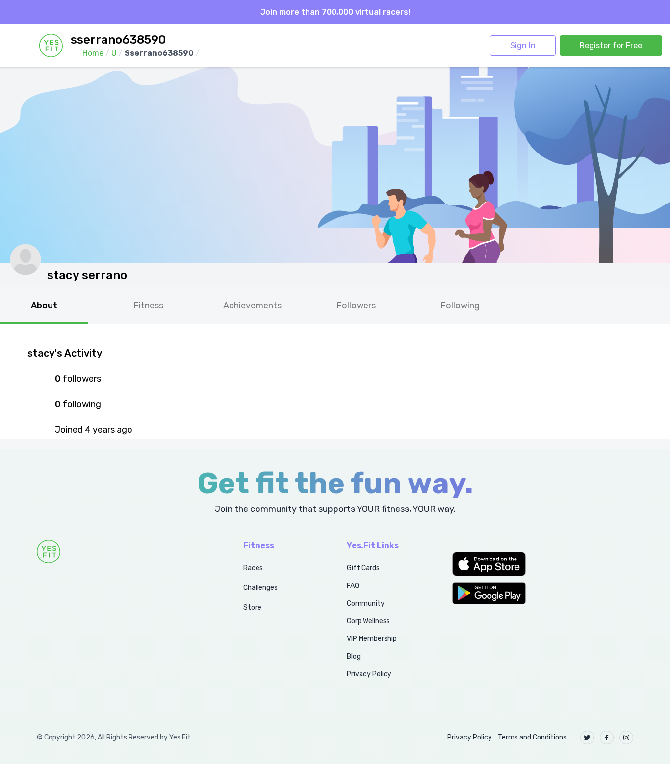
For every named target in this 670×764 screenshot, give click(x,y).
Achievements (252, 305)
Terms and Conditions (532, 737)
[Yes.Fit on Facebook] (607, 737)
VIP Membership (372, 639)
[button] (542, 564)
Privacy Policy (369, 674)
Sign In (523, 45)
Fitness (148, 305)
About (44, 305)
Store (252, 607)
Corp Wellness (368, 621)
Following (460, 305)
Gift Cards (363, 568)
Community (366, 603)
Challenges (260, 588)
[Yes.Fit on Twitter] (587, 737)
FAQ (353, 586)
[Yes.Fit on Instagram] (626, 737)
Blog (354, 656)
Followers (356, 305)
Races (253, 568)
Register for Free (611, 45)
